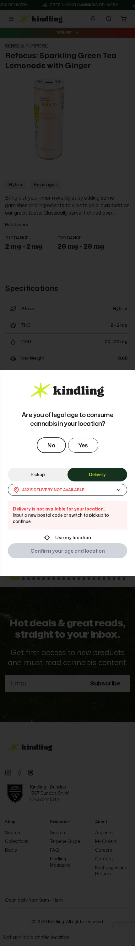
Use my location (73, 537)
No (51, 445)
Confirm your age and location (67, 550)
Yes (83, 445)
